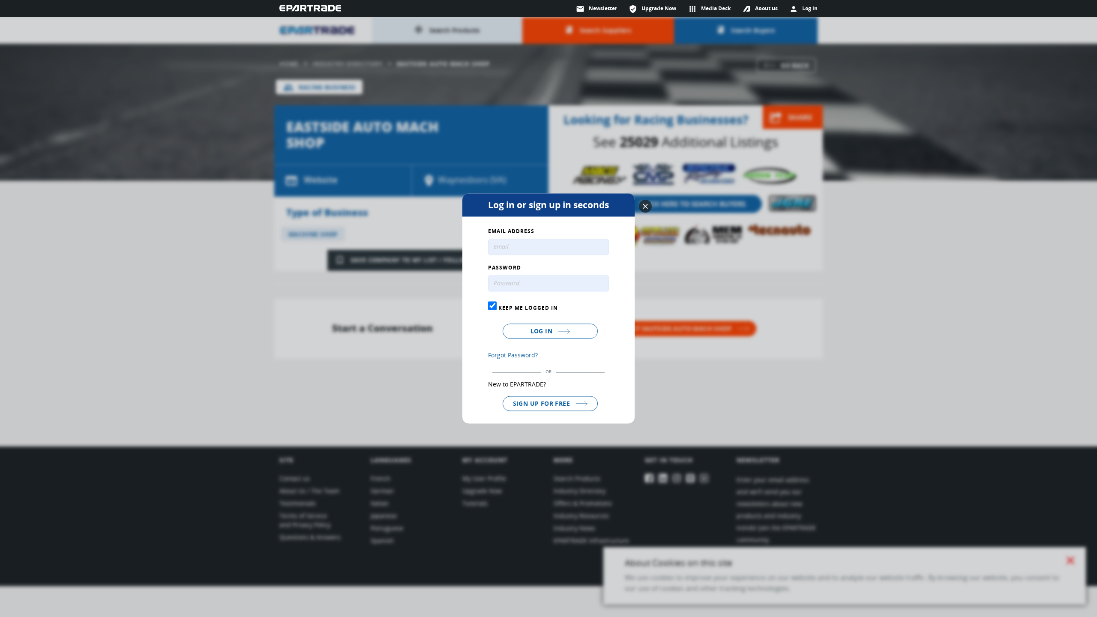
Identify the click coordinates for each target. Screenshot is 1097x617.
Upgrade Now (652, 9)
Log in (542, 331)
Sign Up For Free (542, 403)
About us (766, 8)
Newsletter (596, 9)
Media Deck (709, 9)
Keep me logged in (527, 307)
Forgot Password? (513, 355)
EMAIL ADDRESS (511, 232)
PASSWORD (504, 268)
